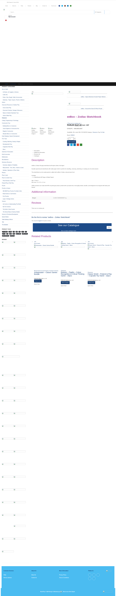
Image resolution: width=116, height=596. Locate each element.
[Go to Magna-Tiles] (8, 380)
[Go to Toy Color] (8, 418)
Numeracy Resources (7, 162)
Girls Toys (24, 233)
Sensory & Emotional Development (10, 214)
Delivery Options (8, 577)
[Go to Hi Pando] (11, 364)
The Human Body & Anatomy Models (11, 211)
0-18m (10, 231)
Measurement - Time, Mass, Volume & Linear (13, 167)
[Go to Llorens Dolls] (8, 272)
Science (4, 201)
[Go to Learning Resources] (20, 247)
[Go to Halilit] (20, 336)
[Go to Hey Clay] (8, 456)
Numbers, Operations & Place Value (11, 170)
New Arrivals (6, 235)
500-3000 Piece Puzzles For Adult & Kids (12, 191)
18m (14, 233)
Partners (29, 5)
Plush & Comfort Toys (7, 177)
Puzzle (3, 185)
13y (10, 233)
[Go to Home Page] (2, 84)
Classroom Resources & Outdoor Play (10, 104)
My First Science (7, 206)
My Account (53, 5)
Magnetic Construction (8, 131)
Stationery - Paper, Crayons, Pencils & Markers (13, 99)
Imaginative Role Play (8, 146)
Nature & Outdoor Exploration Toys (11, 113)
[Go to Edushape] (20, 469)
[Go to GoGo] (20, 380)
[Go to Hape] (8, 310)
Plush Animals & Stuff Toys (9, 180)
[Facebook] (59, 6)
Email (78, 145)
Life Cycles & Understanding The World (12, 204)
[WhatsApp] (70, 6)
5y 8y (4, 233)
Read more (38, 281)
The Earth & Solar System (9, 209)
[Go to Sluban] (20, 531)
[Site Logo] (16, 9)
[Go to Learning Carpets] (20, 310)
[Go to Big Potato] (8, 494)
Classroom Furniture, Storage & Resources (12, 110)
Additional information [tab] (39, 152)
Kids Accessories (6, 154)
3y (19, 231)
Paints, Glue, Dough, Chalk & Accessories (12, 97)
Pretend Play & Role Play (8, 183)
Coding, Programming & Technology (10, 120)
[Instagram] (65, 6)
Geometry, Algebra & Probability (10, 165)
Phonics (4, 172)
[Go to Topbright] (8, 443)
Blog (37, 5)
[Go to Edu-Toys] (8, 520)
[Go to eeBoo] (20, 443)
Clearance (95, 132)
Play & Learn (5, 175)
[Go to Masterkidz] (20, 348)
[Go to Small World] (8, 298)
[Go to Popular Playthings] (20, 507)
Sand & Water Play (7, 115)
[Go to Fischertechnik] (8, 348)
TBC (3, 222)
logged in (40, 220)
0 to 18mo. (5, 231)
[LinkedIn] (68, 6)
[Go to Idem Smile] (20, 494)
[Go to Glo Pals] (20, 418)
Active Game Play (7, 107)
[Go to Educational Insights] (8, 247)
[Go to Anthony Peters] (20, 431)
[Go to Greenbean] (20, 272)
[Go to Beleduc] (8, 323)
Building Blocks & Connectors (9, 126)
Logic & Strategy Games (8, 198)
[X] (62, 6)
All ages (18, 233)
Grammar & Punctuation (7, 151)
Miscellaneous (5, 159)
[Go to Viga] (8, 431)
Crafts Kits (5, 94)
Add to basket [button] (65, 282)
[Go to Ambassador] (8, 392)
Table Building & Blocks (7, 219)
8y (7, 233)
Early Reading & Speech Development (10, 136)
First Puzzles (6, 196)
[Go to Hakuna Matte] (20, 285)
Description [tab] (37, 150)
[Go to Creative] (8, 469)
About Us (14, 5)
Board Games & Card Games (41, 270)
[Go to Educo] (8, 543)
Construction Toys (6, 123)
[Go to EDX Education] (8, 481)
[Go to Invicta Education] (8, 556)
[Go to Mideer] (20, 481)
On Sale (102, 132)
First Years (4, 138)
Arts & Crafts (5, 89)
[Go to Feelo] (20, 298)
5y (25, 231)
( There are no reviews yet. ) (74, 123)
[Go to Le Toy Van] (20, 519)
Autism (3, 102)
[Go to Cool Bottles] (20, 259)
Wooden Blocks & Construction (10, 133)
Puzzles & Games (53, 270)
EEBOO (73, 135)
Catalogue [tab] (36, 156)
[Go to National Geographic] (8, 259)
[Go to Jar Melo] (8, 336)
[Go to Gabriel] (8, 405)
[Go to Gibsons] (20, 323)
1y (13, 231)
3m (16, 231)
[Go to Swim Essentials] (20, 392)
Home (6, 5)
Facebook (68, 145)
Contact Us (44, 5)
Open (109, 227)
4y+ (22, 231)
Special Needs (5, 216)
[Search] (107, 12)
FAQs (22, 5)
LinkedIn (74, 145)
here (75, 230)
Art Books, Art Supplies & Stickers (11, 92)
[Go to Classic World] (8, 507)
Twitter (71, 145)
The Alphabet (5, 224)
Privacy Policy (62, 574)
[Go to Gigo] (8, 285)
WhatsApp (81, 145)
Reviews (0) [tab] (37, 154)
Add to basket (71, 141)
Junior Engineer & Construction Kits (11, 128)
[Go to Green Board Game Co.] (20, 543)
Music (4, 149)
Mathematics (5, 157)
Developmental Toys (7, 144)
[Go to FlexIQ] (20, 405)
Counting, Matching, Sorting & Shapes (11, 141)
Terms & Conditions (64, 577)
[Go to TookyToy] (20, 456)
